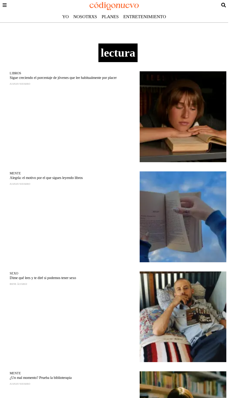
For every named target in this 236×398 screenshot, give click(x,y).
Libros (15, 73)
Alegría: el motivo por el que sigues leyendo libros (46, 178)
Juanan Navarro (20, 84)
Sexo (14, 273)
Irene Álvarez (18, 284)
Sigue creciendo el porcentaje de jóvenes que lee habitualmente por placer (63, 78)
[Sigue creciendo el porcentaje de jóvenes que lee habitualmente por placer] (183, 116)
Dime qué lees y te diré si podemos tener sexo (43, 278)
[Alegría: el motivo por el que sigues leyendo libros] (183, 216)
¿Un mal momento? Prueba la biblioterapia (41, 378)
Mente (15, 173)
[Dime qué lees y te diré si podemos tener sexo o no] (183, 316)
